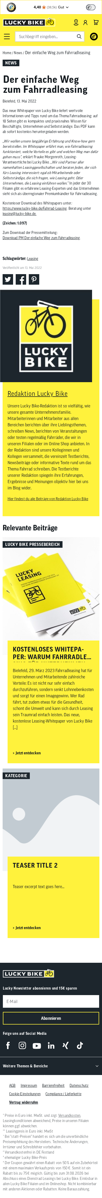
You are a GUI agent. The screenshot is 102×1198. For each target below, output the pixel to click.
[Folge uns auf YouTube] (37, 1045)
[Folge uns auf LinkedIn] (51, 1045)
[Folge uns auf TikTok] (80, 1045)
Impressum (29, 1085)
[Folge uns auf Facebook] (8, 1045)
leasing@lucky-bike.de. (19, 214)
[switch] (90, 7)
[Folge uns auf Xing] (65, 1045)
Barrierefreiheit (53, 1085)
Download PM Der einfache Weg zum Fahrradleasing (41, 238)
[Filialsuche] (76, 22)
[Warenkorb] (96, 22)
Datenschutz (79, 1085)
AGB (12, 1085)
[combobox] (49, 36)
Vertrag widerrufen (23, 1102)
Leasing (32, 259)
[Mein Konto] (85, 22)
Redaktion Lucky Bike (38, 393)
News (18, 53)
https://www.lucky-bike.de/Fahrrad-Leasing (35, 208)
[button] (7, 36)
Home (7, 53)
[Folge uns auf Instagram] (22, 1045)
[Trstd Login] (94, 6)
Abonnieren (51, 1018)
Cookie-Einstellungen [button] (25, 1094)
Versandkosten (69, 1115)
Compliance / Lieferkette (63, 1094)
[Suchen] (79, 36)
